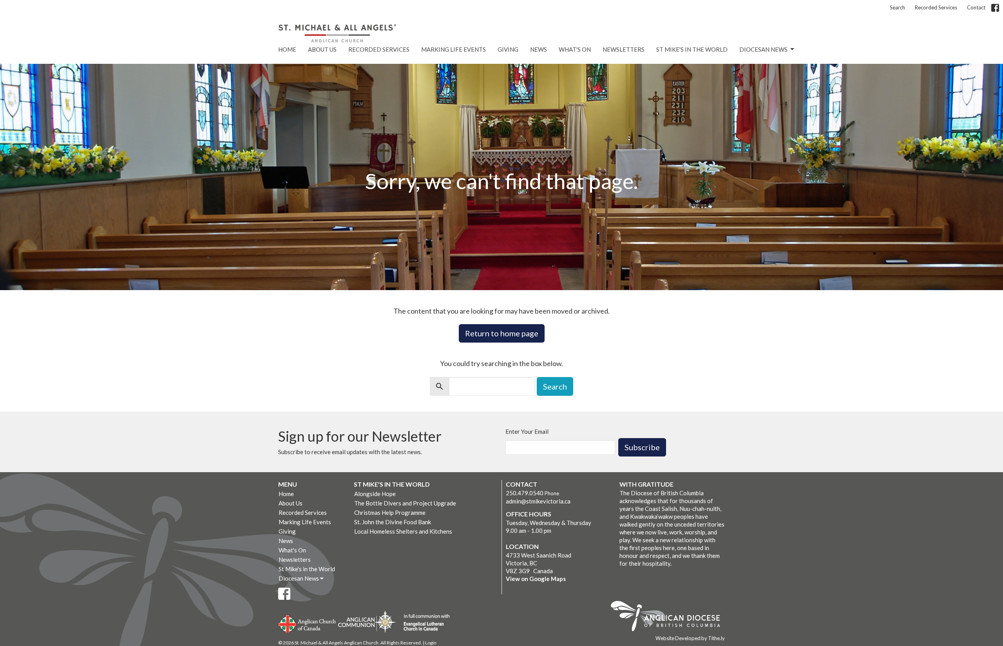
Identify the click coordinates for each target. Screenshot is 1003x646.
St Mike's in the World (692, 49)
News (538, 49)
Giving (508, 49)
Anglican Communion (367, 621)
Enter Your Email (527, 431)
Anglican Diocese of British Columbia (669, 617)
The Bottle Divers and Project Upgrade (405, 503)
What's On (575, 49)
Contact (976, 7)
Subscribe (642, 447)
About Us (322, 49)
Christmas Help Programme (389, 512)
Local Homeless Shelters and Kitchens (403, 531)
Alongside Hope (375, 493)
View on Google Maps (536, 578)
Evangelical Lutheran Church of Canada (423, 623)
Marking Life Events (453, 49)
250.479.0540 (524, 492)
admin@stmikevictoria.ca (538, 501)
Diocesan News (763, 49)
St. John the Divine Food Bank (392, 521)
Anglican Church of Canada (307, 623)
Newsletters (624, 49)
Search (897, 7)
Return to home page (501, 333)
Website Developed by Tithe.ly (690, 638)
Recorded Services (936, 7)
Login (430, 643)
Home (287, 49)
